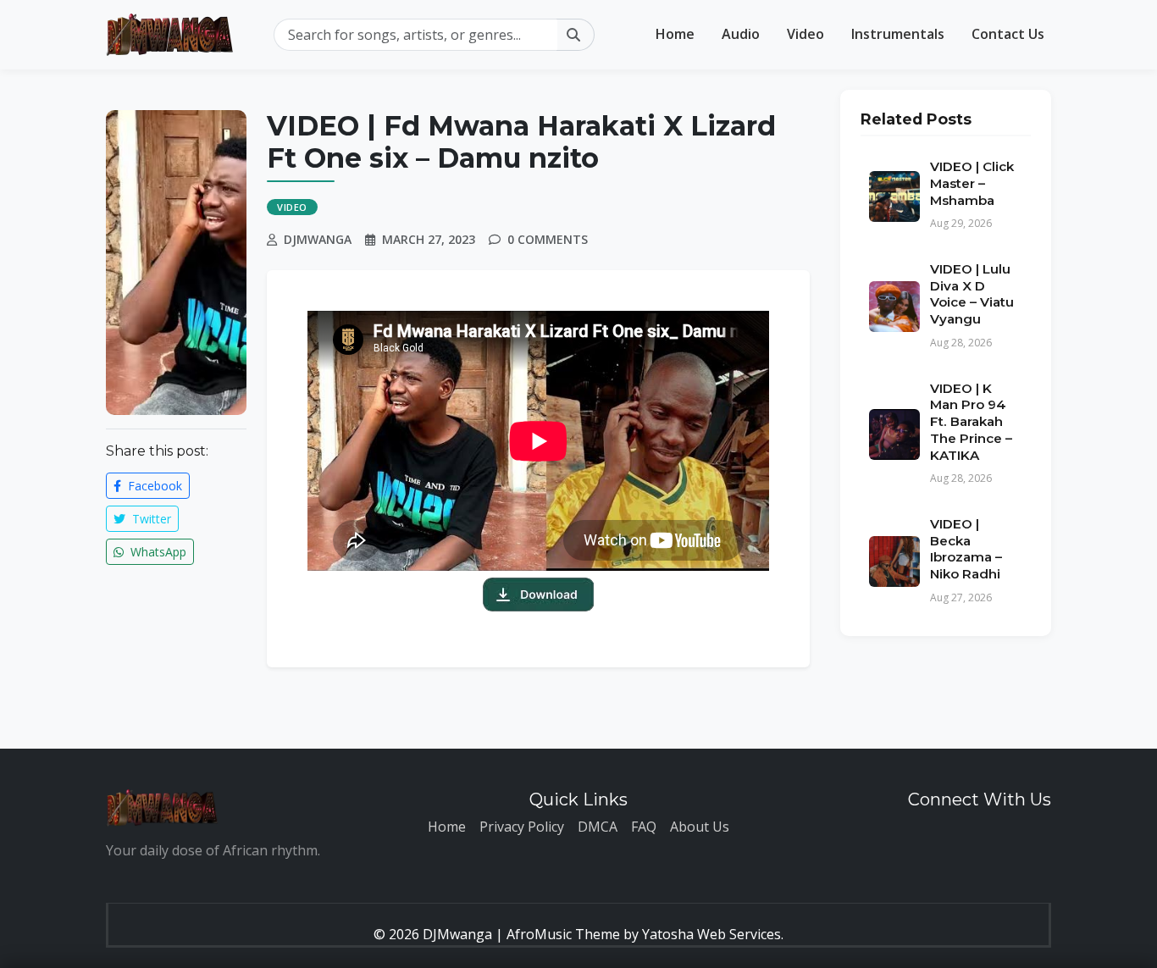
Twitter (150, 519)
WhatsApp (156, 552)
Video (805, 34)
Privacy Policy (521, 826)
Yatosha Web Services (711, 934)
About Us (699, 826)
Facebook (153, 486)
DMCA (597, 826)
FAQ (643, 826)
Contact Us (1008, 34)
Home (675, 34)
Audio (741, 34)
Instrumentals (897, 34)
